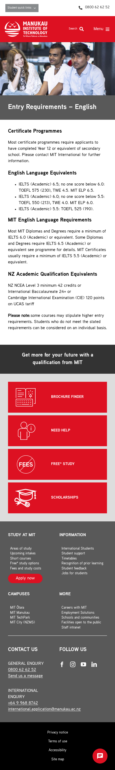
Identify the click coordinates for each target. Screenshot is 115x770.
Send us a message (25, 676)
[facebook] (62, 664)
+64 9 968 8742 (23, 703)
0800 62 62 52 (22, 670)
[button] (100, 756)
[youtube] (83, 664)
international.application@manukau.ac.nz (44, 709)
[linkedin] (94, 664)
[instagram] (72, 664)
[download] (26, 23)
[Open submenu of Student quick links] (36, 8)
